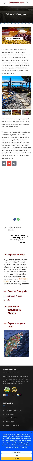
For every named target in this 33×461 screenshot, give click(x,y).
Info (8, 300)
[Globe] (4, 163)
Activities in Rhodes (14, 38)
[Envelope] (9, 163)
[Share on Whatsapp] (18, 219)
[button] (4, 92)
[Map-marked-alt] (14, 163)
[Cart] (28, 3)
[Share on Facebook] (14, 219)
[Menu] (4, 3)
